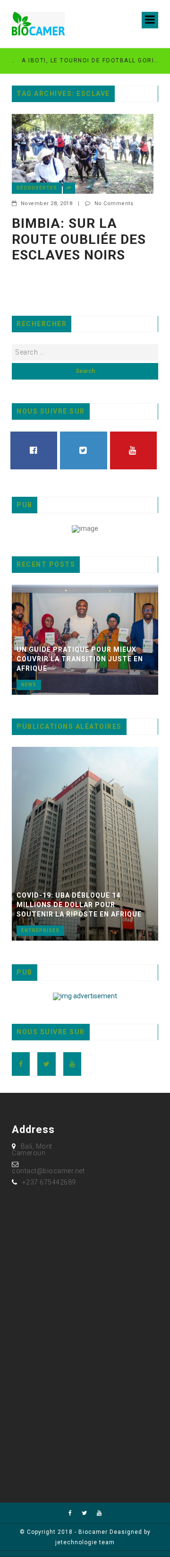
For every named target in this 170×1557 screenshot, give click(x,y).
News (28, 684)
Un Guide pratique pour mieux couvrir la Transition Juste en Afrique (80, 659)
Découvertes (37, 187)
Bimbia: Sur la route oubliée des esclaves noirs (79, 239)
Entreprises (40, 930)
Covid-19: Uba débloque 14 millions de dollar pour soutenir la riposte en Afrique (79, 904)
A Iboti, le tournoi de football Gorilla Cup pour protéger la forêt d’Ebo (82, 60)
